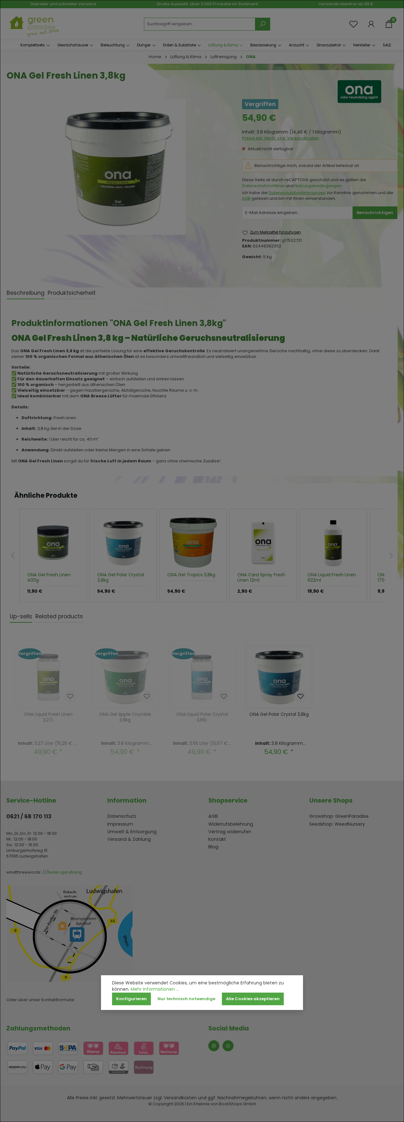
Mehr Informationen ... (155, 989)
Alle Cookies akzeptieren (253, 999)
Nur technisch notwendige (186, 999)
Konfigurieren (131, 999)
